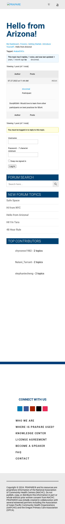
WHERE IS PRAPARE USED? (35, 426)
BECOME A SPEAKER (30, 445)
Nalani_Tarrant (23, 262)
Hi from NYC (13, 207)
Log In (12, 166)
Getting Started (34, 44)
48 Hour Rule (13, 229)
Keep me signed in (18, 161)
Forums (23, 44)
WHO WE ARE (25, 420)
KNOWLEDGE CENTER (31, 433)
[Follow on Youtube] (32, 408)
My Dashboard (12, 44)
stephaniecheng (24, 273)
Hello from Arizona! (17, 214)
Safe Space (13, 200)
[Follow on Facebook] (26, 408)
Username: (12, 138)
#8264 (54, 81)
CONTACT (23, 458)
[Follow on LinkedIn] (19, 408)
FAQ (18, 452)
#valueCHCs (19, 51)
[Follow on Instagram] (45, 408)
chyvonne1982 (23, 250)
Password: (13, 148)
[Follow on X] (38, 408)
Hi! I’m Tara (12, 222)
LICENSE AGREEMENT (31, 439)
